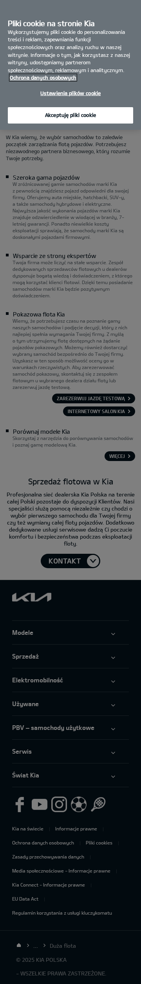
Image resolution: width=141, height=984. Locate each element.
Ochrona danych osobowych (43, 77)
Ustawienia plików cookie (70, 93)
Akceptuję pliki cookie (70, 115)
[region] (70, 65)
